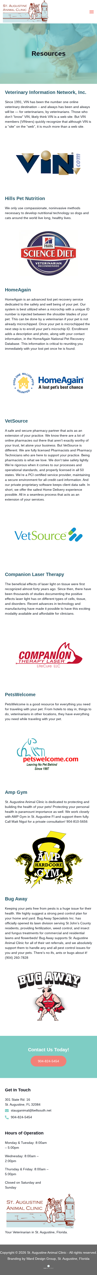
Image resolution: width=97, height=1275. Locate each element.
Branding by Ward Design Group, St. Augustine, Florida (48, 1258)
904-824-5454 (48, 1061)
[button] (91, 11)
